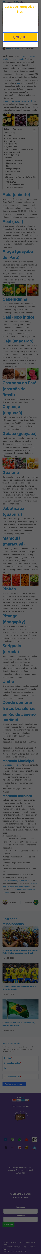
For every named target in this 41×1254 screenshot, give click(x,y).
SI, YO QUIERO (20, 37)
